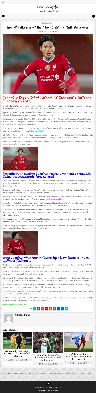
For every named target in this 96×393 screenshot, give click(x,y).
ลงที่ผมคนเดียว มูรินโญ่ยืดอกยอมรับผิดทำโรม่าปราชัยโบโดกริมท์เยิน (17, 353)
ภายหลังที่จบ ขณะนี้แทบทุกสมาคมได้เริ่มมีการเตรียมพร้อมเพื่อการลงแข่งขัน (78, 356)
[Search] (93, 16)
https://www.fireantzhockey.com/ (15, 305)
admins (41, 31)
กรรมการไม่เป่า (38, 131)
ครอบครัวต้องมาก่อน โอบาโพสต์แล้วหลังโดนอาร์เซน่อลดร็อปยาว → (72, 374)
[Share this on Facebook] (38, 308)
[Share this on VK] (54, 308)
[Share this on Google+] (42, 308)
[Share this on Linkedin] (62, 308)
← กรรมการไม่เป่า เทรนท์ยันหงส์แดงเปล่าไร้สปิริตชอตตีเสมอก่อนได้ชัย (24, 374)
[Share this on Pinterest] (46, 308)
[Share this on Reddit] (50, 308)
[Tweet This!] (34, 308)
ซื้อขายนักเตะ (48, 23)
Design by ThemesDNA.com (48, 391)
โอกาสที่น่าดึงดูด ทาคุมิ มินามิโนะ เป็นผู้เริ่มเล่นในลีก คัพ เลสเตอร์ (48, 27)
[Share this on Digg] (58, 308)
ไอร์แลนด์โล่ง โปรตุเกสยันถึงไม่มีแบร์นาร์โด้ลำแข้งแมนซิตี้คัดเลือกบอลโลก (48, 357)
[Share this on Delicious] (66, 308)
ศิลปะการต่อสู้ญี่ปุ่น (48, 7)
